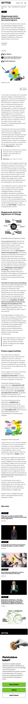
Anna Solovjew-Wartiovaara (12, 57)
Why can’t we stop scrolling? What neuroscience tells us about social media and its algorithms (14, 517)
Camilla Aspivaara (9, 61)
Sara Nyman (8, 54)
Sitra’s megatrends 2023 (8, 241)
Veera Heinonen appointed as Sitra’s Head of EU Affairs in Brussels (12, 573)
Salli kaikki (14, 684)
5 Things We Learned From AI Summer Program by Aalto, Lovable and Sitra (13, 545)
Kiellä (14, 690)
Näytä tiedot (14, 695)
